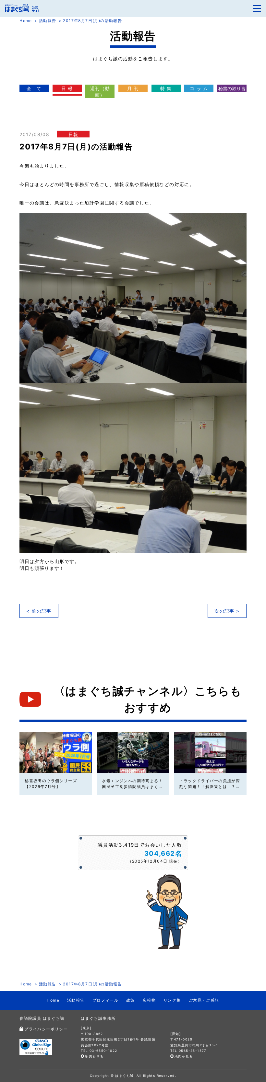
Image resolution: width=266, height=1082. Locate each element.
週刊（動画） (100, 92)
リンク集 (172, 1000)
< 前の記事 (38, 611)
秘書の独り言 (232, 88)
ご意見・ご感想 (204, 1000)
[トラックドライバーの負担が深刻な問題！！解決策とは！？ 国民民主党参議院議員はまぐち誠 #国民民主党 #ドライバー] (210, 752)
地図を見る (94, 1056)
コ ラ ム (199, 88)
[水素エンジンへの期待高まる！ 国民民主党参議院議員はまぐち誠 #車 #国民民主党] (133, 752)
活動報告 (47, 20)
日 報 (67, 88)
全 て (34, 88)
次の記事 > (226, 611)
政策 (130, 1000)
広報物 (149, 1000)
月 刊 (133, 88)
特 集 (166, 88)
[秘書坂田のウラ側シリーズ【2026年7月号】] (55, 752)
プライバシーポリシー (46, 1029)
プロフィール (105, 1000)
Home (25, 20)
